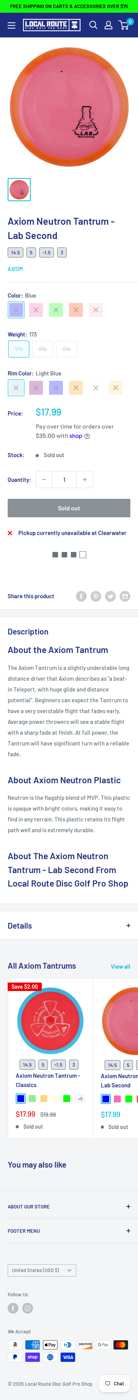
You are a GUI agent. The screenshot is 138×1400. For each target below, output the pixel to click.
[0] (124, 25)
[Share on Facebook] (81, 596)
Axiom (15, 269)
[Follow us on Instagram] (27, 1308)
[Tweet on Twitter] (110, 596)
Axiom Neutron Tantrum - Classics (48, 1080)
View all (120, 966)
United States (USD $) (35, 1270)
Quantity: (19, 479)
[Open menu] (11, 25)
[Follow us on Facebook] (13, 1308)
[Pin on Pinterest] (95, 596)
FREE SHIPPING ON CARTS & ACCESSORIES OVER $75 (69, 6)
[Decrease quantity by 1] (44, 479)
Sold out (69, 508)
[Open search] (93, 25)
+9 (80, 1098)
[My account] (108, 25)
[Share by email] (125, 596)
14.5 (15, 252)
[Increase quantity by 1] (85, 479)
